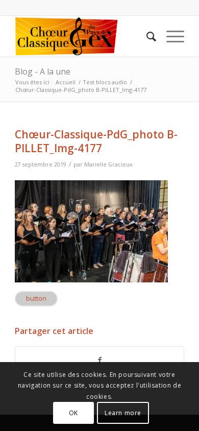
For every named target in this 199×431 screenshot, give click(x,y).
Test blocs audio (105, 82)
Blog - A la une (42, 71)
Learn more (123, 413)
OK (73, 413)
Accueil (66, 82)
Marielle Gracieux (108, 164)
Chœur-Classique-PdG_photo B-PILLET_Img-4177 (96, 141)
